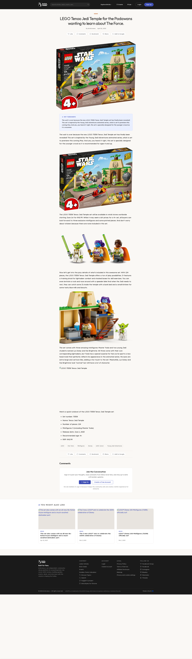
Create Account (107, 566)
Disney (90, 446)
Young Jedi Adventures (114, 446)
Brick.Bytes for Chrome (89, 583)
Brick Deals (83, 566)
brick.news (92, 28)
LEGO (62, 446)
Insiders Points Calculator (87, 572)
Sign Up (149, 4)
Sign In (85, 482)
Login (139, 4)
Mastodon (145, 575)
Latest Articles (84, 564)
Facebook (145, 566)
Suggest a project (87, 580)
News (96, 13)
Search (83, 578)
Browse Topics (86, 575)
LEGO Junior (100, 446)
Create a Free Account (102, 482)
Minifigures (81, 446)
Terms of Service (122, 566)
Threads (145, 578)
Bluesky (144, 572)
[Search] (88, 4)
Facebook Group (148, 564)
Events (120, 4)
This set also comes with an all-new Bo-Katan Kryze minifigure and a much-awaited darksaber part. (55, 536)
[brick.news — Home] (43, 5)
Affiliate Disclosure (123, 569)
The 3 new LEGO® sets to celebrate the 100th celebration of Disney (95, 535)
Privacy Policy (121, 564)
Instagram (145, 569)
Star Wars (71, 446)
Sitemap (119, 572)
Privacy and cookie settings (126, 575)
